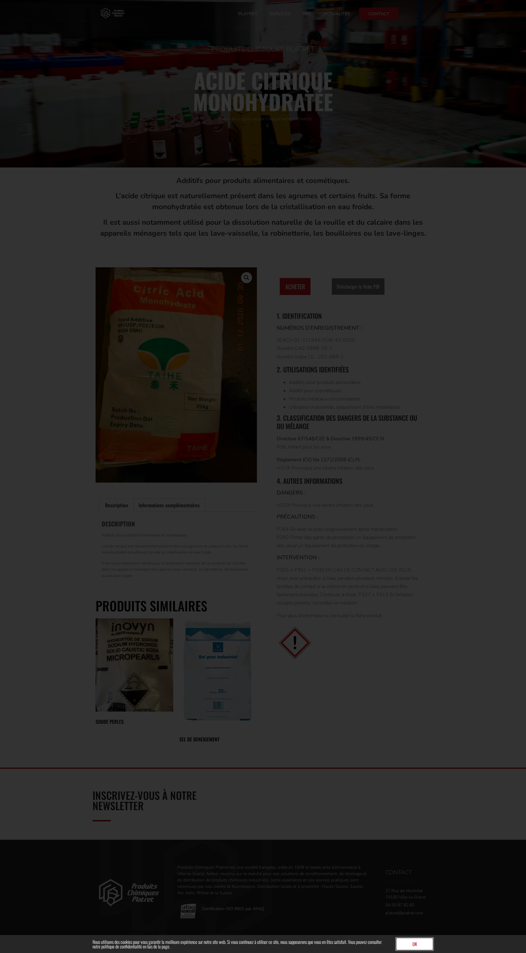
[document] (263, 476)
